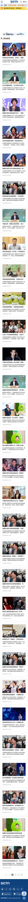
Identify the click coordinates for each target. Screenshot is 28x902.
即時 (5, 5)
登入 (26, 2)
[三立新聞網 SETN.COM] (1, 5)
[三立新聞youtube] (2, 889)
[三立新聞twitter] (17, 889)
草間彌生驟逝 (12, 5)
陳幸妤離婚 (21, 5)
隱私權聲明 (4, 898)
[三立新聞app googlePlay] (18, 893)
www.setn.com (16, 898)
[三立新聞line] (14, 889)
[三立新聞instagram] (10, 889)
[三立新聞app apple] (6, 893)
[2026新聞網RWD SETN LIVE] (2, 2)
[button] (21, 1)
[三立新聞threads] (21, 889)
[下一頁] (19, 875)
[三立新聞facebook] (6, 889)
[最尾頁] (22, 875)
